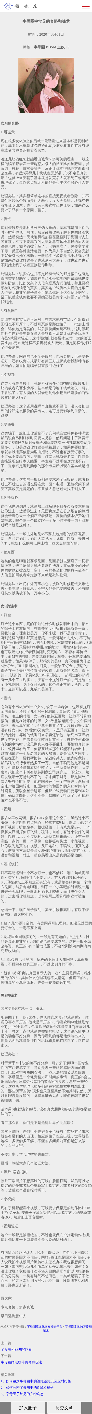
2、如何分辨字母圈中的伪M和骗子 (27, 1387)
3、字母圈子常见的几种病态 (22, 1394)
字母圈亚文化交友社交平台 (44, 1326)
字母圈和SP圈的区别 (16, 1349)
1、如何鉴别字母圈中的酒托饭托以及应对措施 (36, 1381)
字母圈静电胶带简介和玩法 (21, 1362)
